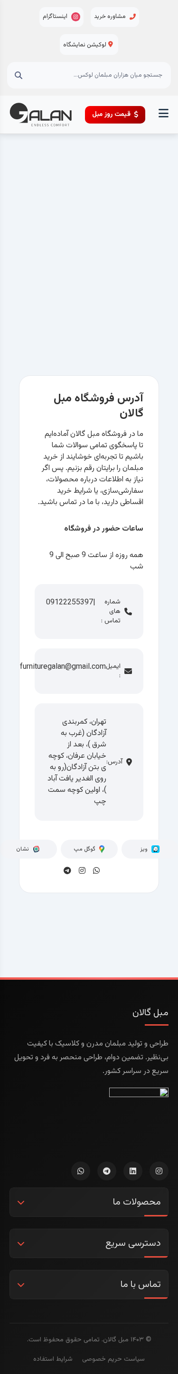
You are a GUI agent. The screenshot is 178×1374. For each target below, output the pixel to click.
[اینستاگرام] (159, 1170)
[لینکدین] (132, 1170)
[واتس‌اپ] (80, 1170)
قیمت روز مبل (111, 114)
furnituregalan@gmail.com (63, 667)
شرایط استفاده (53, 1360)
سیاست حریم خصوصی (113, 1360)
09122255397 (69, 603)
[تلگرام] (106, 1170)
